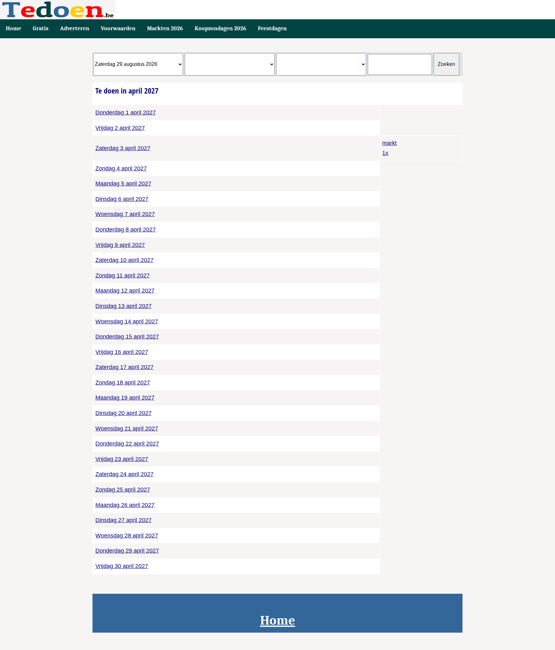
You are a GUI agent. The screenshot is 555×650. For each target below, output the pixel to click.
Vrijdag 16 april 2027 (121, 352)
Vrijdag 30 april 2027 (121, 566)
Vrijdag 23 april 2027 (121, 459)
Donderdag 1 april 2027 (125, 112)
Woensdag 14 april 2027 (126, 321)
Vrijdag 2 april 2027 (120, 128)
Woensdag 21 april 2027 (126, 428)
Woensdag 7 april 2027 (125, 214)
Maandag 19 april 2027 (124, 397)
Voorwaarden (118, 28)
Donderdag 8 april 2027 (125, 229)
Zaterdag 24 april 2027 (124, 474)
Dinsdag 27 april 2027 (123, 520)
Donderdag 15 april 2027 (127, 336)
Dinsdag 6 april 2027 (121, 199)
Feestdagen (272, 28)
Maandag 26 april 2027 (124, 505)
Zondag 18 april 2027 (122, 382)
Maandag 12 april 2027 (124, 290)
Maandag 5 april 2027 (123, 183)
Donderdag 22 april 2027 (127, 443)
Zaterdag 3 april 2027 (122, 148)
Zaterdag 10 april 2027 (124, 260)
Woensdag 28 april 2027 (126, 535)
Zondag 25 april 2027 (122, 489)
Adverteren (74, 28)
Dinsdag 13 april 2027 (123, 306)
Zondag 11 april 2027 (122, 275)
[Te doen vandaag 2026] (277, 9)
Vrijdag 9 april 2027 (120, 245)
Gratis (40, 28)
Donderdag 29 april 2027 (127, 550)
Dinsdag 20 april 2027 (123, 413)
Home (13, 28)
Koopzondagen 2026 (220, 28)
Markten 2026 (165, 28)
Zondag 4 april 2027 (121, 168)
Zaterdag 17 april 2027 (124, 367)
